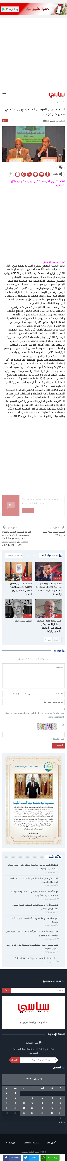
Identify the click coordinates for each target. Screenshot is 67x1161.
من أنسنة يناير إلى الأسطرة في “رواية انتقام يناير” (36, 958)
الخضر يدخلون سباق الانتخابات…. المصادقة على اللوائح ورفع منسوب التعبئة (32, 947)
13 (32, 1103)
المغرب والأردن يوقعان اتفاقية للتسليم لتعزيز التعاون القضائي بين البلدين (35, 907)
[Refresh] (63, 725)
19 (42, 1108)
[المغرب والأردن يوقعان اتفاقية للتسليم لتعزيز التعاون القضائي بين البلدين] (18, 571)
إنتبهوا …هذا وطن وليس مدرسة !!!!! (53, 533)
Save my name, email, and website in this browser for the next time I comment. (34, 715)
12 (42, 1103)
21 (24, 1108)
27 (32, 1113)
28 (24, 1113)
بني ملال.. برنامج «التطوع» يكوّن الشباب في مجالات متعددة (35, 920)
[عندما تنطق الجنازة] (18, 608)
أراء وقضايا (57, 578)
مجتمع (5, 120)
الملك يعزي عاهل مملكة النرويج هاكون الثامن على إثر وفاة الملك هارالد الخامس (33, 880)
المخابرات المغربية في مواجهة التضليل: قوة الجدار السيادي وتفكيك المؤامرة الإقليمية (32, 867)
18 (52, 1108)
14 (24, 1103)
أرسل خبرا (51, 1143)
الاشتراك (14, 1060)
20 (32, 1108)
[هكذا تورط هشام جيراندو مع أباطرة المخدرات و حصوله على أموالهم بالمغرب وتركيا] (48, 608)
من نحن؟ (10, 1143)
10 (60, 1103)
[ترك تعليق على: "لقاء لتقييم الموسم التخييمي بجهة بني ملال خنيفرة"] (60, 167)
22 (15, 1108)
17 (60, 1108)
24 (60, 1113)
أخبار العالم (27, 578)
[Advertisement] (33, 51)
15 (15, 1103)
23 (6, 1108)
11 (52, 1103)
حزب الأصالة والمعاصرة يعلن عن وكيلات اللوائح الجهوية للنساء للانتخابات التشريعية (34, 893)
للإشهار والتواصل (31, 1143)
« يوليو (62, 1122)
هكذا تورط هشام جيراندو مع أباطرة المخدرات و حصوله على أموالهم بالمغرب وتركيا (32, 933)
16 (6, 1103)
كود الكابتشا (58, 739)
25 (52, 1113)
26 (42, 1113)
